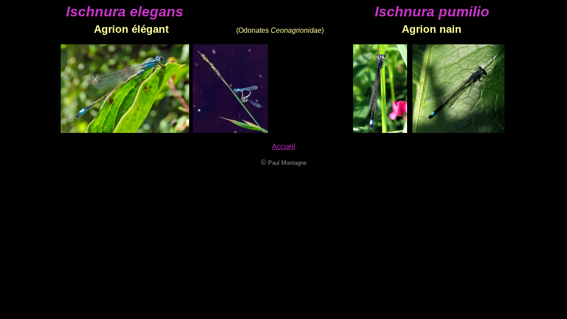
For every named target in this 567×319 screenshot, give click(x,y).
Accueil (283, 146)
